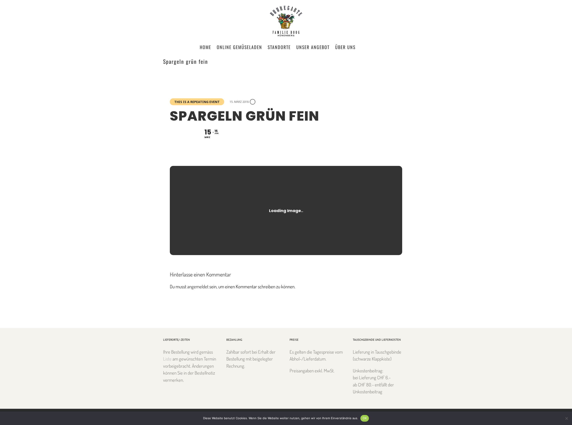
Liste (167, 359)
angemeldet (197, 286)
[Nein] (566, 418)
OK (365, 418)
